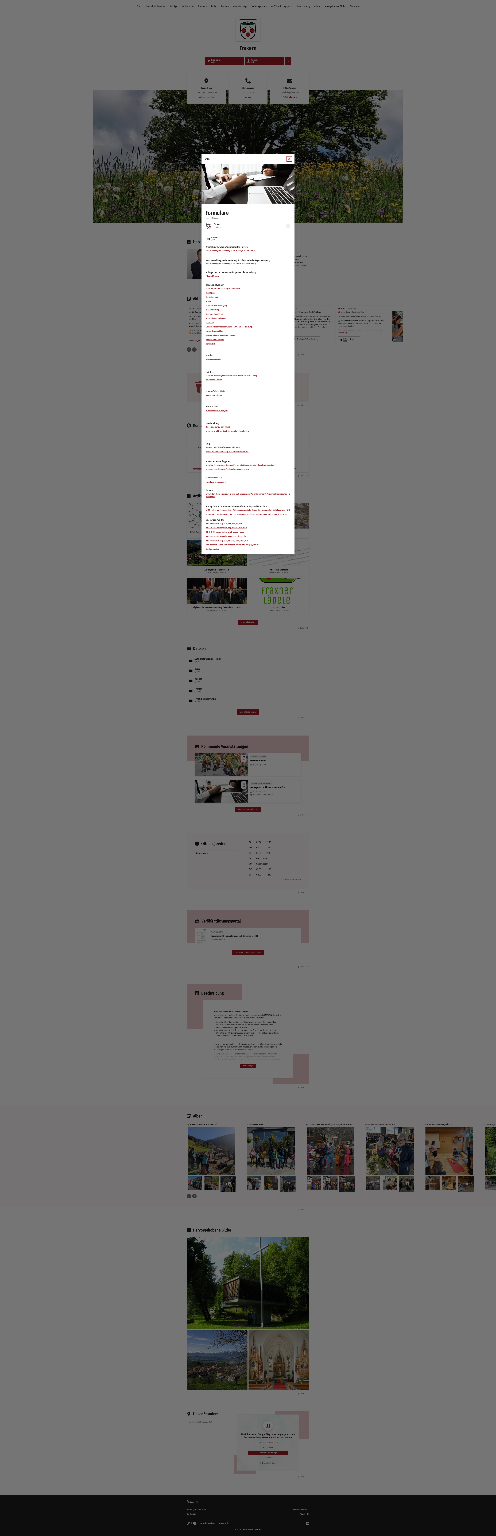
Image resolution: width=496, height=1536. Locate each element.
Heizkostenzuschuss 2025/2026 (217, 411)
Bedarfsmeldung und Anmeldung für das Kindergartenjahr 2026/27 (230, 250)
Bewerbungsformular (213, 359)
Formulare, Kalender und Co (216, 482)
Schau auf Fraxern (212, 276)
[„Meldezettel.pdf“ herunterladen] (287, 239)
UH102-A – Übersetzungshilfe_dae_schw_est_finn (224, 523)
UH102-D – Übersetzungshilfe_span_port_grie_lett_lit (226, 536)
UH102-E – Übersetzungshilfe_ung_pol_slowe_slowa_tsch (227, 541)
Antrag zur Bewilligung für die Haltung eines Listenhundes (227, 431)
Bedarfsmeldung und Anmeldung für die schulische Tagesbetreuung (231, 263)
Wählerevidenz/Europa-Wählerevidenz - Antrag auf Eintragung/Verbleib (233, 545)
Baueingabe (210, 293)
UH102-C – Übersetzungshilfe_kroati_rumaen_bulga (225, 532)
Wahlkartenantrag (212, 549)
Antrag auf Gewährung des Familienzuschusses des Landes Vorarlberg (231, 375)
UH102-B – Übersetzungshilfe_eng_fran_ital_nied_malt (226, 528)
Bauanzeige (210, 323)
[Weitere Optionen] (288, 226)
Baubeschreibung (212, 310)
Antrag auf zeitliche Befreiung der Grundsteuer (223, 288)
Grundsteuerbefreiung (214, 395)
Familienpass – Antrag (214, 380)
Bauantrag (209, 301)
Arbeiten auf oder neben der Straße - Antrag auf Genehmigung (229, 327)
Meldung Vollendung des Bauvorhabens (220, 335)
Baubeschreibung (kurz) (214, 314)
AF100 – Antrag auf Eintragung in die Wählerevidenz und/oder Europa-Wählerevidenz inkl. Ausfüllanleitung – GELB (248, 510)
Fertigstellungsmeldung (214, 331)
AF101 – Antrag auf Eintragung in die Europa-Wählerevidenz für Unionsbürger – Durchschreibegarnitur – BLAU (246, 514)
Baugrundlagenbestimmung (216, 318)
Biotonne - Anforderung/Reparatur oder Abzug (223, 447)
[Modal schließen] (248, 768)
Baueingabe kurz (212, 297)
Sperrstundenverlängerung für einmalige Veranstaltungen (227, 469)
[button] (248, 184)
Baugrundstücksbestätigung (216, 305)
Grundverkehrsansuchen (215, 340)
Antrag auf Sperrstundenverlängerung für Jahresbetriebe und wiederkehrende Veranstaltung (240, 465)
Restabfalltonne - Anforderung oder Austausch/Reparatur (227, 452)
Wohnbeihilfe (211, 344)
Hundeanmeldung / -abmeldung (218, 427)
